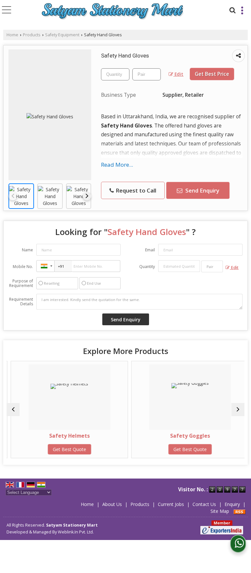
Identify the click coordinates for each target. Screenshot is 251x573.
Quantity (147, 266)
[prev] (12, 196)
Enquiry (232, 504)
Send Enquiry (201, 190)
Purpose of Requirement (21, 283)
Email (150, 250)
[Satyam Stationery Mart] (113, 12)
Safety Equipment (62, 35)
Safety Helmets (65, 435)
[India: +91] (45, 266)
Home (12, 35)
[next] (87, 196)
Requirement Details (21, 301)
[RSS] (239, 511)
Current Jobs (171, 504)
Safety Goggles (186, 435)
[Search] (232, 9)
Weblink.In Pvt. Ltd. (76, 532)
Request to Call (135, 190)
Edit (178, 74)
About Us (112, 504)
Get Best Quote (65, 449)
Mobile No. (23, 266)
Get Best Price (212, 74)
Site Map (219, 511)
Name (27, 250)
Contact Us (204, 504)
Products (32, 35)
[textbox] (146, 74)
